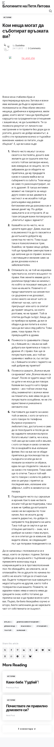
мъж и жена (26, 626)
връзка (8, 622)
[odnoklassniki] (5, 656)
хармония (22, 630)
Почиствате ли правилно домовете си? (27, 708)
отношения (42, 626)
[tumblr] (30, 650)
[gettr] (23, 656)
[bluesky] (30, 656)
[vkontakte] (49, 650)
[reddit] (36, 650)
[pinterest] (17, 650)
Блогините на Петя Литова (26, 6)
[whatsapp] (11, 656)
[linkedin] (23, 650)
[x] (5, 650)
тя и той (8, 630)
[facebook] (11, 650)
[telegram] (17, 656)
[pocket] (42, 650)
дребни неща (10, 626)
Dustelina (19, 45)
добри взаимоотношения (28, 622)
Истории (7, 17)
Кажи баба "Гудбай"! (22, 682)
